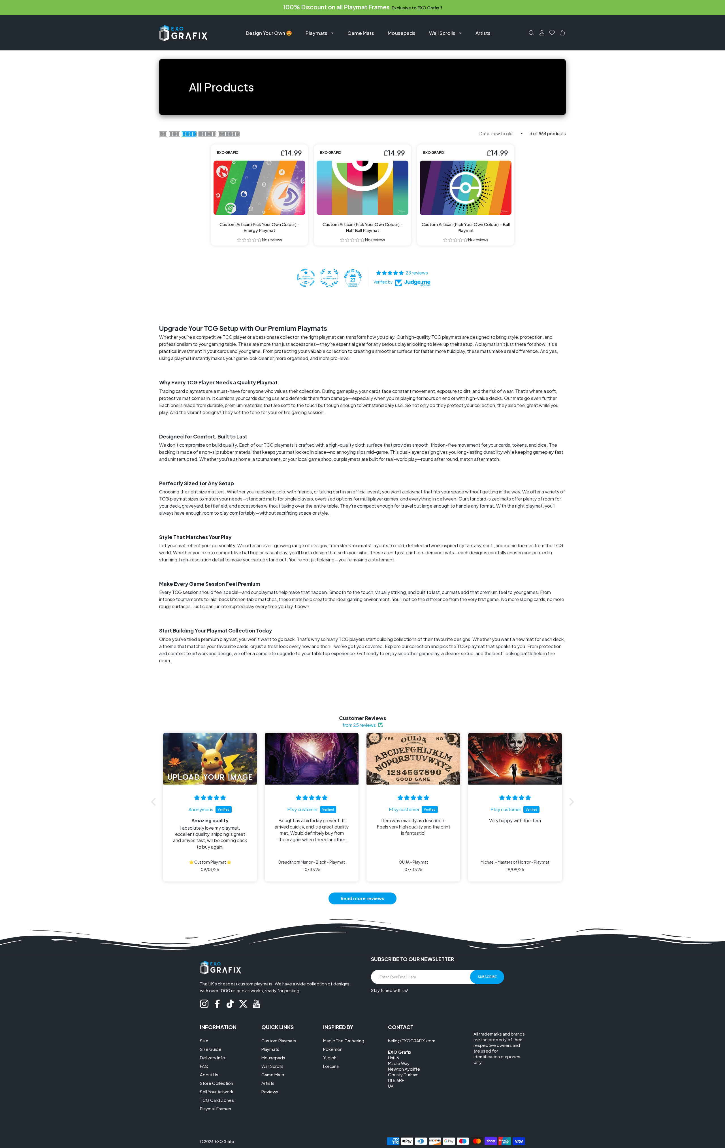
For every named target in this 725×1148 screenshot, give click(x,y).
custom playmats (255, 983)
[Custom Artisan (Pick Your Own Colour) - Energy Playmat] (259, 188)
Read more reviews (362, 898)
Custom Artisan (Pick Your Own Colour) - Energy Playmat (259, 227)
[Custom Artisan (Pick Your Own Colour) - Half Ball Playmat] (362, 188)
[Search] (531, 33)
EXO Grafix (224, 1141)
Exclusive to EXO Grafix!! (417, 7)
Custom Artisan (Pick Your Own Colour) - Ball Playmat (466, 227)
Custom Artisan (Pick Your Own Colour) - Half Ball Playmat (363, 227)
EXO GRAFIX (227, 153)
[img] (210, 798)
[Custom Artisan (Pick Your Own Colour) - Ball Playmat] (465, 188)
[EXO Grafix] (183, 33)
